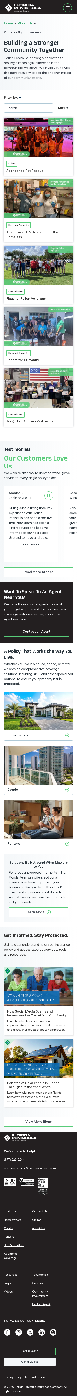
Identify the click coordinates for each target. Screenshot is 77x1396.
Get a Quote (29, 1362)
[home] (34, 8)
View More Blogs (38, 1121)
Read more (30, 544)
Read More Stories (38, 572)
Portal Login (29, 1351)
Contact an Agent (37, 631)
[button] (67, 7)
